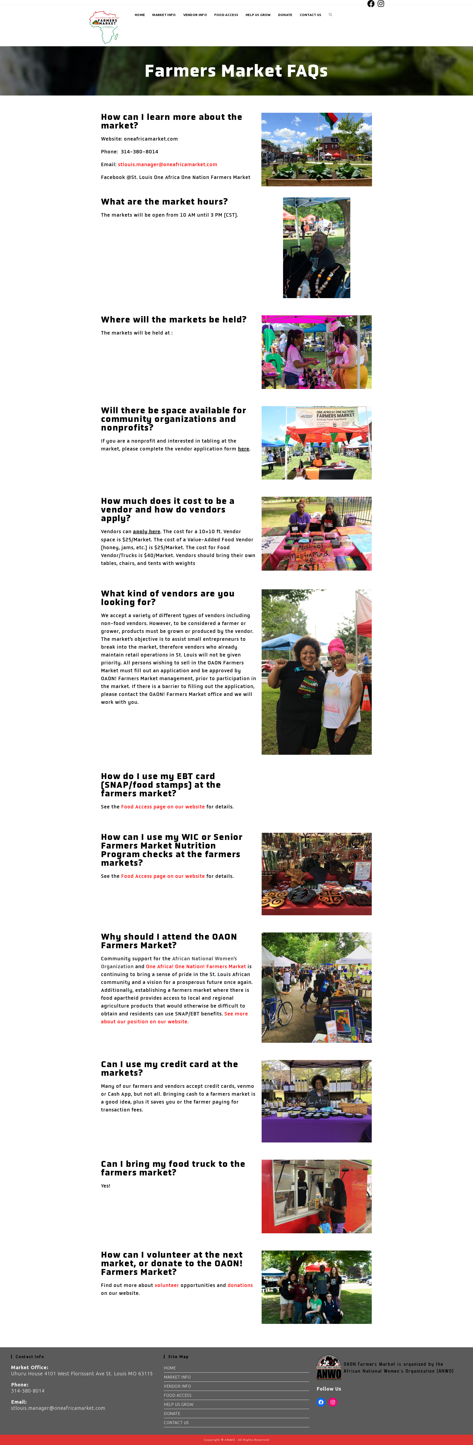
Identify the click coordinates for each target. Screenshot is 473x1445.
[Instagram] (332, 1402)
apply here (146, 532)
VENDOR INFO (177, 1386)
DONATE (172, 1413)
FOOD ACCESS (178, 1395)
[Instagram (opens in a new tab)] (380, 3)
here (243, 449)
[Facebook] (321, 1402)
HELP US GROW (178, 1404)
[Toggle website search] (330, 15)
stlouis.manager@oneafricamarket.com (168, 164)
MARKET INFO (177, 1377)
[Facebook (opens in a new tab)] (371, 3)
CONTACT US (176, 1422)
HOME (170, 1368)
